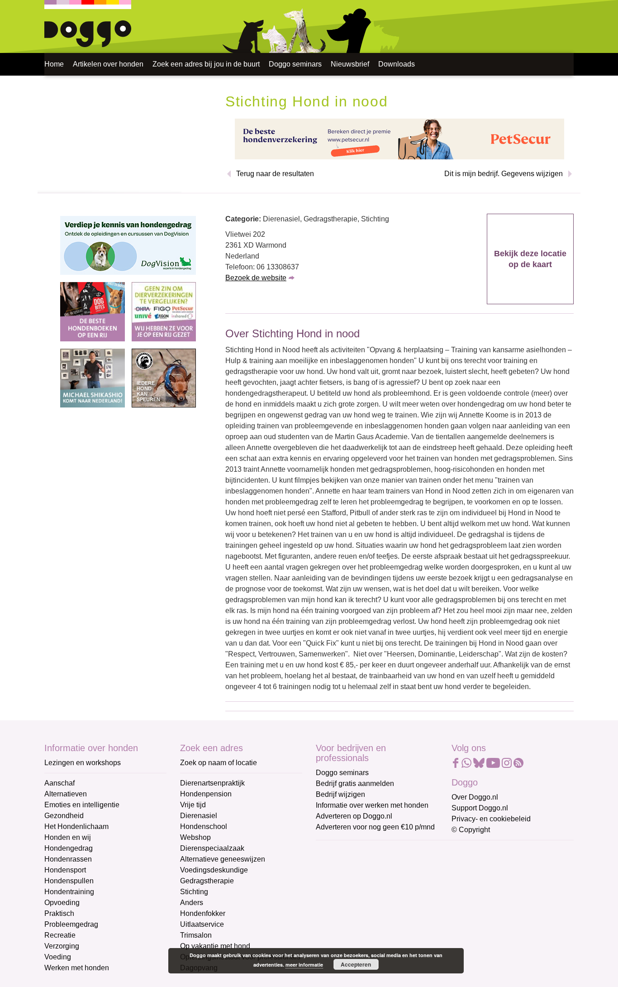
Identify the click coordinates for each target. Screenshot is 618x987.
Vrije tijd (193, 805)
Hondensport (65, 870)
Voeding (57, 957)
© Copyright (471, 830)
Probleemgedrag (71, 924)
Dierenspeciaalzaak (212, 848)
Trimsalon (196, 935)
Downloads (396, 64)
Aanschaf (59, 783)
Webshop (195, 837)
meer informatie (304, 964)
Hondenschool (203, 826)
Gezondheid (64, 815)
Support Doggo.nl (480, 808)
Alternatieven (65, 794)
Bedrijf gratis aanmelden (355, 783)
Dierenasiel (198, 815)
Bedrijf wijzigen (340, 794)
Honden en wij (67, 837)
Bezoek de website (255, 278)
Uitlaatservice (202, 924)
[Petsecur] (399, 138)
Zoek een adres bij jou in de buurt (206, 64)
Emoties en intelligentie (81, 805)
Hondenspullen (69, 881)
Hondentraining (69, 892)
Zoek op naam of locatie (218, 763)
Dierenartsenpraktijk (212, 783)
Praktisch (59, 913)
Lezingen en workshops (82, 763)
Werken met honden (76, 968)
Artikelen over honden (108, 64)
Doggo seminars (295, 64)
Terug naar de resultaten (275, 173)
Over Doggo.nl (475, 797)
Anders (191, 902)
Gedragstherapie (207, 881)
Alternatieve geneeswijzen (222, 859)
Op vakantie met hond (215, 946)
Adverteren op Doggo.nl (354, 816)
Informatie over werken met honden (372, 805)
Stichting (194, 892)
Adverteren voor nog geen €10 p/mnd (375, 827)
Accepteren (356, 964)
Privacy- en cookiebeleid (491, 819)
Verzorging (61, 946)
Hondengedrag (68, 848)
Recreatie (60, 935)
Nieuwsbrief (350, 64)
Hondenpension (206, 794)
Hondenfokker (202, 913)
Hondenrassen (68, 859)
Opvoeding (62, 902)
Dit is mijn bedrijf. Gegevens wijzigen (503, 173)
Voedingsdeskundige (214, 870)
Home (54, 64)
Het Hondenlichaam (76, 826)
